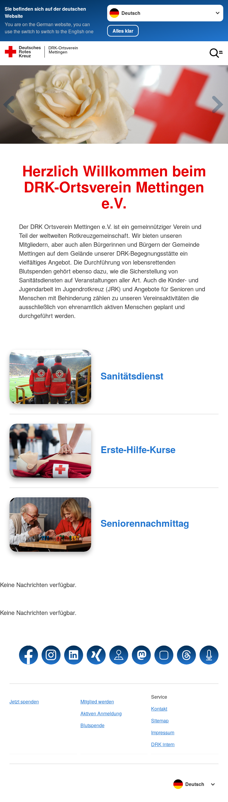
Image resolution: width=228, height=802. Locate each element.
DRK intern (163, 744)
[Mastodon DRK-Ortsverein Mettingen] (141, 655)
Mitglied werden (97, 701)
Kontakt (159, 708)
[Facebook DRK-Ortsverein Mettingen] (28, 655)
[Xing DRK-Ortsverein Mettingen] (96, 655)
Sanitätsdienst (132, 375)
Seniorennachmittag (145, 523)
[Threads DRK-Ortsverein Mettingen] (186, 655)
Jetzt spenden (24, 701)
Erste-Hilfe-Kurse (138, 449)
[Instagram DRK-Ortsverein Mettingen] (51, 655)
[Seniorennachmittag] (50, 524)
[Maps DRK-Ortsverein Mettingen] (118, 655)
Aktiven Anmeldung (101, 713)
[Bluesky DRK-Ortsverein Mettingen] (163, 655)
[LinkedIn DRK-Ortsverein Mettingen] (73, 655)
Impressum (162, 732)
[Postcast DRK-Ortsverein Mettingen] (209, 655)
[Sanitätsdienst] (50, 377)
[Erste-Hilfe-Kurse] (50, 451)
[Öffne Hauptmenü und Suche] (216, 53)
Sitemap (160, 720)
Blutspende (92, 725)
